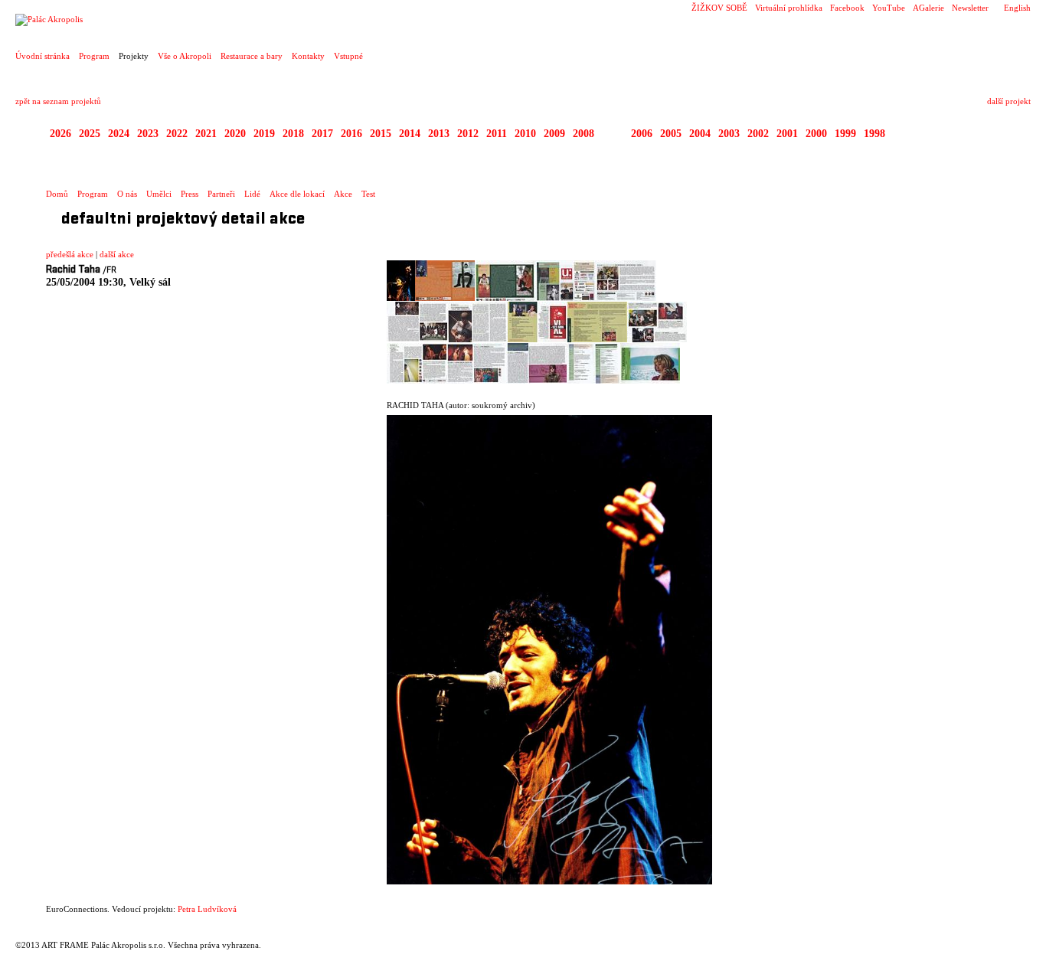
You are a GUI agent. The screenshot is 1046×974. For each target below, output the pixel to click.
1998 (874, 133)
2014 (409, 133)
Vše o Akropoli (184, 55)
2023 (148, 133)
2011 (496, 133)
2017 (322, 133)
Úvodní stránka (42, 55)
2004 (700, 133)
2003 (729, 133)
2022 (177, 133)
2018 (293, 133)
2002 (758, 133)
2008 (583, 133)
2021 (206, 133)
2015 (380, 133)
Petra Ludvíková (207, 909)
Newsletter (970, 7)
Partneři (221, 193)
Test (368, 193)
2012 (468, 133)
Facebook (847, 7)
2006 (641, 133)
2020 (235, 133)
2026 (60, 133)
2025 (89, 133)
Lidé (252, 193)
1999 (845, 133)
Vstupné (348, 55)
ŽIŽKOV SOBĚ (719, 7)
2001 (787, 133)
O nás (127, 193)
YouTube (888, 7)
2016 (351, 133)
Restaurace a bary (252, 55)
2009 (554, 133)
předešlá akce (69, 254)
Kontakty (308, 55)
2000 (816, 133)
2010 (525, 133)
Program (94, 55)
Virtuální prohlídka (788, 7)
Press (189, 193)
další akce (117, 254)
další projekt (1009, 101)
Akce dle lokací (297, 193)
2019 (264, 133)
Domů (57, 193)
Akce (343, 193)
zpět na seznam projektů (58, 101)
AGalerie (928, 7)
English (1017, 7)
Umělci (159, 193)
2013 (438, 133)
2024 (118, 133)
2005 (671, 133)
